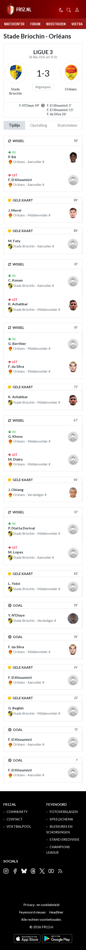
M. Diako (15, 459)
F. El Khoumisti (20, 180)
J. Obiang (15, 489)
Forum (35, 24)
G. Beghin (16, 708)
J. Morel (14, 210)
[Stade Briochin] (16, 72)
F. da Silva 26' (56, 114)
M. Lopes (15, 552)
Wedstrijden (56, 24)
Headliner (56, 912)
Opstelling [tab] (38, 125)
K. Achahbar (18, 304)
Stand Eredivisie (64, 839)
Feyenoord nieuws (32, 912)
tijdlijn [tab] (14, 125)
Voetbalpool (19, 826)
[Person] (77, 9)
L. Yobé (14, 583)
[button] (69, 9)
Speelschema (61, 819)
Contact (14, 819)
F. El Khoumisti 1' (59, 105)
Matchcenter (14, 24)
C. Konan (15, 280)
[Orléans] (71, 72)
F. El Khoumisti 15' (60, 110)
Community (17, 812)
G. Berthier (17, 343)
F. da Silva (16, 366)
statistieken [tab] (67, 125)
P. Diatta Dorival (21, 528)
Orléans (71, 89)
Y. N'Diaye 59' (29, 105)
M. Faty (14, 241)
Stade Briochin (15, 91)
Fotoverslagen (64, 812)
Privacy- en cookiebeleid (41, 905)
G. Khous (15, 436)
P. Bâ (12, 157)
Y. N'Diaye (16, 615)
